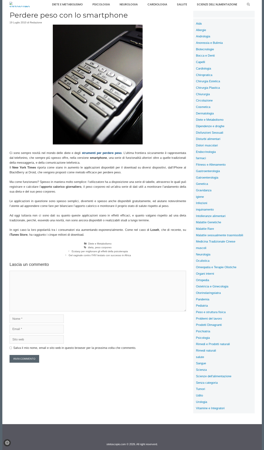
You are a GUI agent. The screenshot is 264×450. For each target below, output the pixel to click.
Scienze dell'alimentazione (213, 376)
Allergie (201, 30)
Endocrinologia (206, 152)
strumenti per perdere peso (102, 153)
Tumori (200, 389)
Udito (199, 395)
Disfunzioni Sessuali (209, 132)
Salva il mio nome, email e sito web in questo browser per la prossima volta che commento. (74, 348)
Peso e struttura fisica (211, 312)
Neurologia (129, 4)
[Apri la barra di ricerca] (248, 4)
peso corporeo (103, 247)
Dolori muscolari (207, 145)
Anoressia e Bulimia (209, 43)
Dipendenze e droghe (210, 126)
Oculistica (202, 260)
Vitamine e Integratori (210, 408)
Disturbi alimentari (208, 139)
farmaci (201, 158)
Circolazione (204, 100)
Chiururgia (203, 94)
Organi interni (205, 273)
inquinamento (205, 209)
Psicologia (101, 4)
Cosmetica (203, 107)
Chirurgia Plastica (208, 87)
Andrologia (203, 36)
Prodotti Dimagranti (209, 325)
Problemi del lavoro (209, 318)
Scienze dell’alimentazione (217, 4)
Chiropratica (204, 75)
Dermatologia (205, 113)
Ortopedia (202, 280)
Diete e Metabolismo (67, 4)
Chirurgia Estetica (208, 81)
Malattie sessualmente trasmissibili (219, 235)
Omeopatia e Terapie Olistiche (216, 267)
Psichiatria (203, 331)
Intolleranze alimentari (211, 216)
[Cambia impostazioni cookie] (7, 442)
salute (182, 4)
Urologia (201, 402)
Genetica (202, 184)
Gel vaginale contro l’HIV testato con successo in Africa (100, 255)
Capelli (200, 62)
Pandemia (202, 299)
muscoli (201, 248)
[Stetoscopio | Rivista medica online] (20, 4)
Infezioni (201, 203)
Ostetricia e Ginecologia (212, 286)
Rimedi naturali (206, 350)
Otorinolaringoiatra (208, 293)
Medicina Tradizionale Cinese (215, 241)
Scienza (201, 369)
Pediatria (202, 305)
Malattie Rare (205, 228)
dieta (91, 247)
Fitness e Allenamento (211, 164)
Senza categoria (207, 382)
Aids (199, 23)
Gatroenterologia (207, 177)
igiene (200, 197)
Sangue (201, 363)
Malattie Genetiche (208, 222)
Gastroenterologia (208, 171)
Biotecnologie (205, 49)
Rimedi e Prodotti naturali (213, 344)
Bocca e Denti (205, 55)
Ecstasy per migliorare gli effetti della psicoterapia (100, 251)
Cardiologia (157, 4)
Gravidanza (203, 190)
